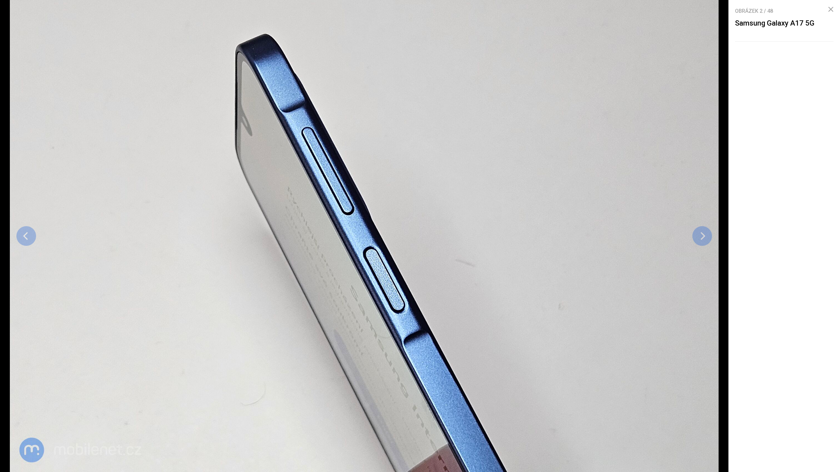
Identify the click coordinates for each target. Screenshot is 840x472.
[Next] (702, 236)
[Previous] (26, 236)
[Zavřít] (831, 9)
